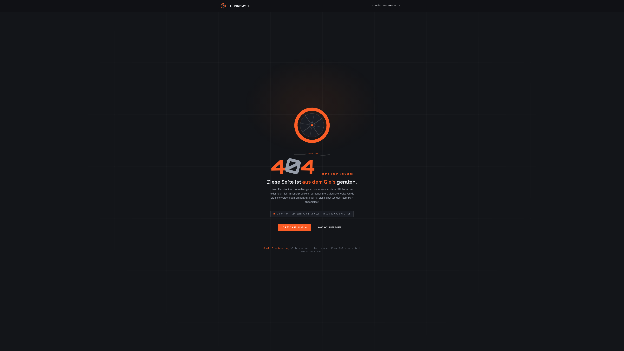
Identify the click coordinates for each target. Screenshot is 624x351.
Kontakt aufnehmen (330, 227)
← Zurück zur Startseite (386, 5)
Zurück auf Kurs (292, 227)
